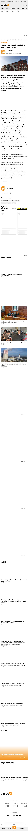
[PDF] (11, 193)
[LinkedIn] (14, 815)
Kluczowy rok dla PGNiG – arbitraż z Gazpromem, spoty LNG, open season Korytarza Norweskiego (14, 156)
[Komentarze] (14, 824)
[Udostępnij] (26, 824)
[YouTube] (17, 815)
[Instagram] (20, 815)
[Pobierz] (21, 53)
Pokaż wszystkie (21, 203)
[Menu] (26, 5)
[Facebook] (8, 815)
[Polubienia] (2, 824)
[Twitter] (11, 815)
